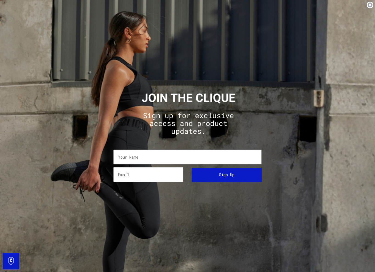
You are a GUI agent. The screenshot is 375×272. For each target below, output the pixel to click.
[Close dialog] (370, 5)
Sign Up (226, 174)
